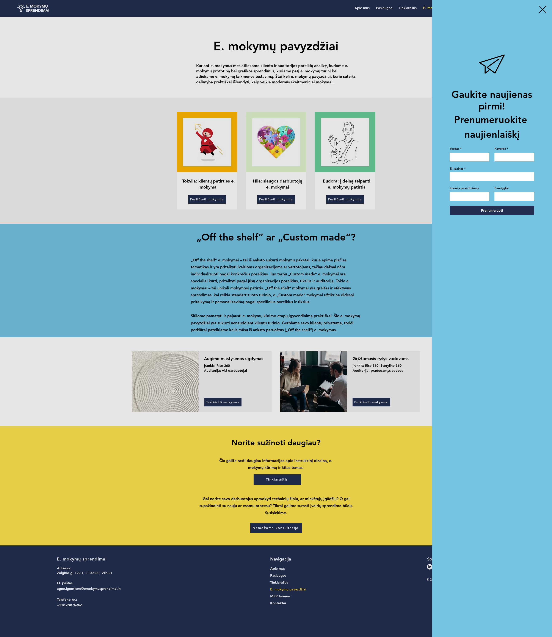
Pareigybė (501, 188)
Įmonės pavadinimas (464, 188)
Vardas (455, 149)
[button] (542, 9)
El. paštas (458, 168)
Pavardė (501, 149)
